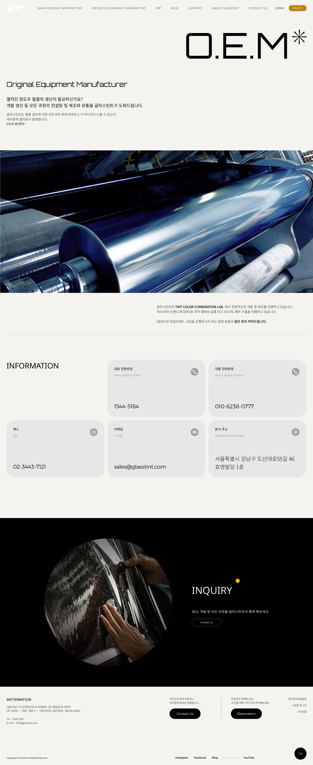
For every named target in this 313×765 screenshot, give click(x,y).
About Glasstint (225, 8)
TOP (300, 753)
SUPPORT (195, 8)
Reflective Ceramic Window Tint (119, 8)
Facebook (200, 757)
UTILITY (297, 8)
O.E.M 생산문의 (15, 124)
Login (279, 8)
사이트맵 (301, 711)
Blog (175, 8)
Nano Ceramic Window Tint (59, 8)
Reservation (246, 714)
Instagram (181, 757)
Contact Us (206, 622)
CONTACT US (258, 8)
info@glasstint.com (26, 723)
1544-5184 (17, 719)
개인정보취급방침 (297, 699)
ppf (158, 8)
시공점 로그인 (299, 705)
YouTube (248, 757)
